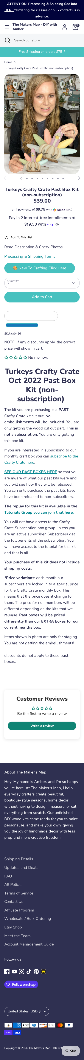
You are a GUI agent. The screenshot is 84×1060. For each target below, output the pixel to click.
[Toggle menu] (6, 27)
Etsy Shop (13, 927)
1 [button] (21, 178)
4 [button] (37, 178)
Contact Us (13, 901)
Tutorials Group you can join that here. (39, 512)
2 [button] (27, 178)
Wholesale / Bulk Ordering (27, 918)
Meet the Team (17, 935)
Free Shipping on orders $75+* (42, 51)
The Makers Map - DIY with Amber (34, 26)
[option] (42, 52)
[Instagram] (21, 971)
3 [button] (32, 178)
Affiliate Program (19, 910)
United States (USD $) (25, 1011)
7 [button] (52, 178)
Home (8, 62)
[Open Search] (7, 40)
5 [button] (42, 178)
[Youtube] (14, 971)
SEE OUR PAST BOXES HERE (30, 471)
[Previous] (6, 178)
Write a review (42, 726)
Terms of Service (18, 893)
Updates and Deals (21, 867)
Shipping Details (18, 859)
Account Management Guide (29, 944)
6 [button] (47, 178)
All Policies (13, 884)
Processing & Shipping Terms (29, 256)
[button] (42, 210)
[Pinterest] (36, 971)
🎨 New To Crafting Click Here (39, 268)
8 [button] (58, 178)
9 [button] (63, 178)
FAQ (8, 876)
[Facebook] (6, 971)
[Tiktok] (28, 971)
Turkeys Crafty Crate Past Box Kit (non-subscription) (38, 68)
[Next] (78, 178)
